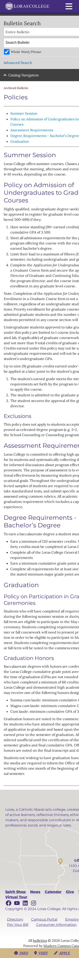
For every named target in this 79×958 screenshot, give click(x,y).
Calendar (53, 892)
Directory (15, 919)
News (35, 892)
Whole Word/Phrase (26, 52)
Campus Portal (44, 919)
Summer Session (23, 113)
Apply (64, 953)
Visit (43, 953)
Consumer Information (56, 925)
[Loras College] (27, 6)
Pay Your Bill (17, 925)
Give (70, 892)
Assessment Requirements (31, 130)
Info (23, 953)
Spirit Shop (15, 892)
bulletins (40, 940)
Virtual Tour (16, 897)
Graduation (19, 141)
